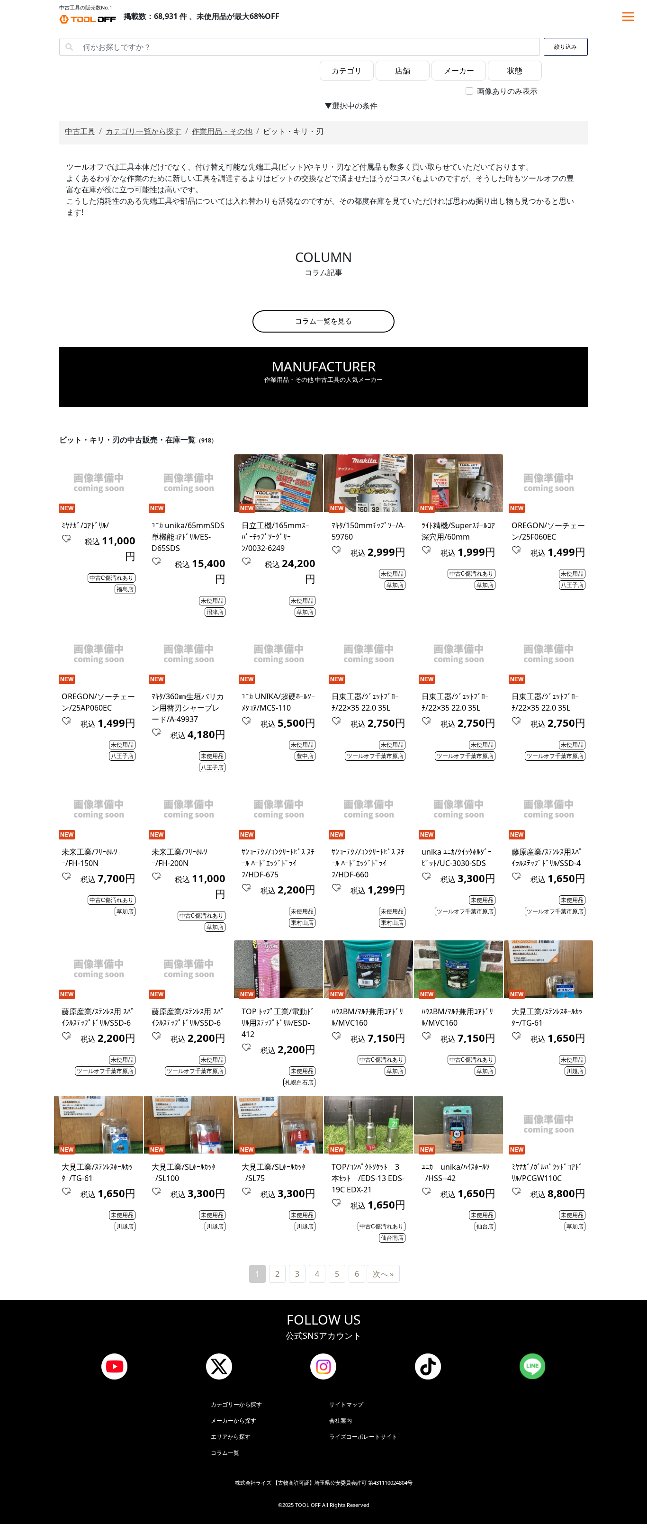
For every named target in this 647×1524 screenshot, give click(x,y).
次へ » (383, 1274)
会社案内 (340, 1420)
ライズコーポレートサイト (363, 1437)
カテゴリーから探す (236, 1404)
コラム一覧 (225, 1453)
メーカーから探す (233, 1420)
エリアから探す (231, 1437)
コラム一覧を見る (323, 321)
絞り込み (565, 47)
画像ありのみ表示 (507, 91)
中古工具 (80, 131)
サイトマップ (346, 1404)
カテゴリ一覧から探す (143, 131)
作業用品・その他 (222, 131)
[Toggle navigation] (628, 16)
